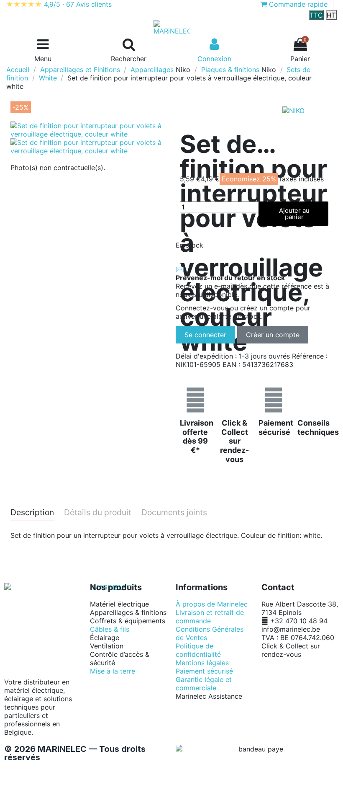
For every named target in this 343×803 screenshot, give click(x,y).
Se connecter (205, 334)
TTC (316, 15)
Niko (183, 69)
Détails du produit (97, 512)
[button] (294, 213)
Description (32, 512)
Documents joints (174, 512)
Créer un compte (272, 334)
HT (331, 15)
